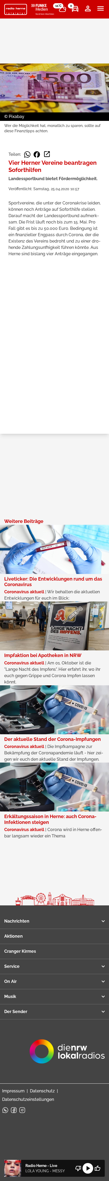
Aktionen (13, 936)
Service (12, 966)
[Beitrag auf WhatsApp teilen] (27, 154)
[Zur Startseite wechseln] (15, 9)
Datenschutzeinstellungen (28, 1099)
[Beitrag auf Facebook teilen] (37, 154)
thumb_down (78, 1168)
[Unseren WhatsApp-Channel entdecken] (5, 1110)
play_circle (87, 1168)
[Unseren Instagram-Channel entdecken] (22, 1110)
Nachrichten (16, 921)
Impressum (13, 1090)
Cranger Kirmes (20, 951)
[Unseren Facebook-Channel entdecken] (14, 1110)
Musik (10, 996)
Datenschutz (42, 1090)
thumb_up (97, 1168)
